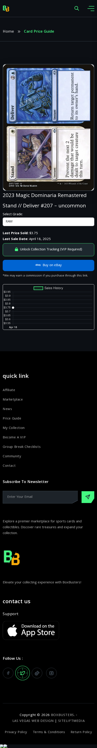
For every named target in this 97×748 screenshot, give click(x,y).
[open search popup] (76, 8)
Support (10, 614)
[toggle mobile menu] (91, 8)
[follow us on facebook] (8, 673)
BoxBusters (62, 715)
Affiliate (9, 390)
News (7, 409)
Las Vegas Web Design (33, 721)
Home (8, 32)
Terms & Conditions (49, 732)
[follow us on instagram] (51, 673)
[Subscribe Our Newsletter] (87, 497)
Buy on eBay (52, 265)
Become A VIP (14, 437)
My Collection (14, 428)
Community (12, 456)
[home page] (6, 8)
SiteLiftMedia (71, 721)
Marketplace (13, 400)
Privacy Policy (16, 732)
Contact (9, 466)
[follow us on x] (22, 673)
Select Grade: (13, 215)
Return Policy (81, 732)
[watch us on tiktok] (37, 673)
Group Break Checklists (22, 447)
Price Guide (12, 419)
